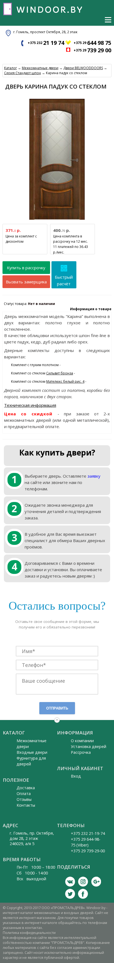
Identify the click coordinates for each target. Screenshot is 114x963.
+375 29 (92, 42)
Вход (76, 776)
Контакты (26, 805)
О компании (82, 740)
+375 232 (46, 42)
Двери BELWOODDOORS (83, 68)
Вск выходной (31, 878)
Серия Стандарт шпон (22, 73)
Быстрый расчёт (64, 280)
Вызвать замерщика (26, 281)
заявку (93, 476)
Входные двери (32, 752)
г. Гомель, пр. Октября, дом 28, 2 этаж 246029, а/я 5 (32, 838)
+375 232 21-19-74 (88, 833)
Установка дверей (88, 746)
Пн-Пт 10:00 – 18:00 (36, 867)
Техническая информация (30, 405)
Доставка (26, 787)
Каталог (10, 68)
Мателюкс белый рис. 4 (65, 381)
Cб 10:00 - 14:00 (32, 873)
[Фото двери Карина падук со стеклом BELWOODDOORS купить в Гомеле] (57, 220)
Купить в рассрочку (26, 267)
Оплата (24, 793)
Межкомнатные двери (40, 68)
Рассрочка (81, 752)
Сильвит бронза (59, 373)
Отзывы (24, 799)
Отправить (57, 708)
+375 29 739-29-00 (88, 850)
